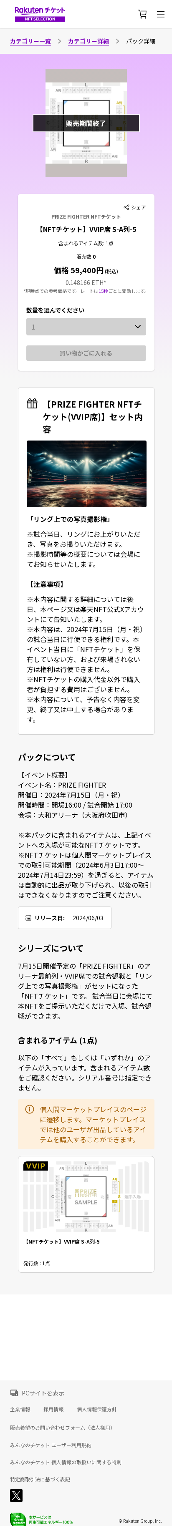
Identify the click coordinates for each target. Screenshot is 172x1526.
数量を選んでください (55, 310)
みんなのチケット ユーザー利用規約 (50, 1445)
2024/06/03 (88, 918)
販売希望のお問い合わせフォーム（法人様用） (62, 1427)
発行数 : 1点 (36, 1263)
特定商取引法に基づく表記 (40, 1479)
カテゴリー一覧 (30, 41)
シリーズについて (51, 948)
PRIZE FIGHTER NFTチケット (86, 216)
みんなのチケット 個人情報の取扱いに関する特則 (65, 1462)
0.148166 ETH (85, 282)
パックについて (47, 757)
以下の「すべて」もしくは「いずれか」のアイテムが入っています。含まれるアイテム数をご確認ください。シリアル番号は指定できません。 (85, 1073)
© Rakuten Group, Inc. (140, 1521)
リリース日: (49, 918)
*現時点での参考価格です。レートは (61, 290)
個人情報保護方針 (97, 1409)
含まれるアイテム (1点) (57, 1040)
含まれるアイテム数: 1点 (86, 243)
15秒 (103, 290)
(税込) (111, 270)
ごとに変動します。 (128, 290)
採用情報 (53, 1409)
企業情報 (20, 1409)
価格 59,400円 (79, 269)
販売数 (84, 256)
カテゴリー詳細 (88, 41)
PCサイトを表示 (43, 1393)
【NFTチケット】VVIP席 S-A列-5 (86, 229)
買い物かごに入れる (86, 353)
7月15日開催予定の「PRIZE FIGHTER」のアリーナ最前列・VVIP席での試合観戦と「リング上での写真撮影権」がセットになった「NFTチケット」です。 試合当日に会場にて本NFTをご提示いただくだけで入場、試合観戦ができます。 (85, 991)
